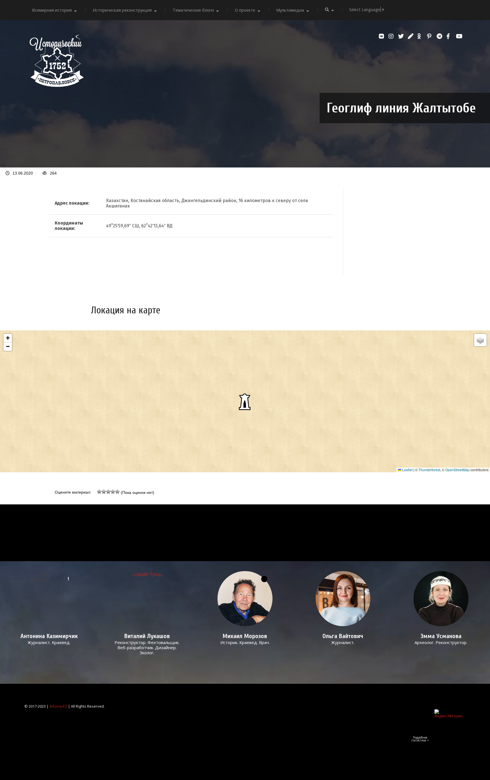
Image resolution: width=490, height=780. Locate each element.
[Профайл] (147, 598)
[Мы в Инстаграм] (391, 36)
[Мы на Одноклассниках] (420, 36)
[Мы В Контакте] (382, 36)
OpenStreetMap (457, 469)
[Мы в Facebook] (449, 36)
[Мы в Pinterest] (430, 36)
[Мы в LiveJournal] (411, 36)
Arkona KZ (58, 706)
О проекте (245, 10)
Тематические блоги (193, 10)
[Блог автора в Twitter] (401, 36)
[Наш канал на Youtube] (459, 36)
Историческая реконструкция (122, 10)
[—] (56, 85)
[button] (245, 401)
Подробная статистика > (420, 739)
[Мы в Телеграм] (440, 36)
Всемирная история (52, 10)
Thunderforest (429, 469)
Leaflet (407, 469)
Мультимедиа (290, 10)
